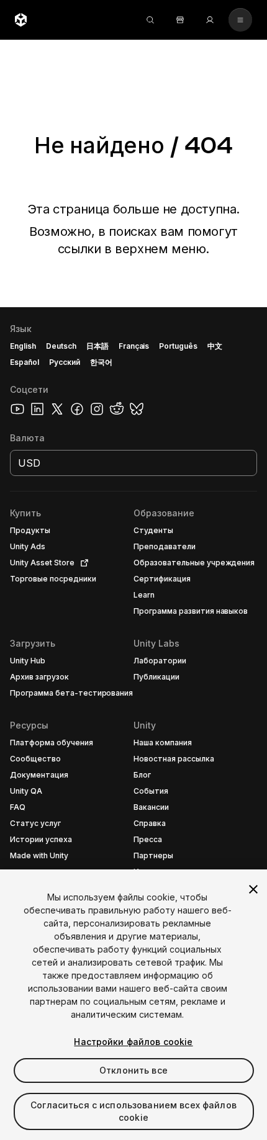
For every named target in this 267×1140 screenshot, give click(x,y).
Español (24, 362)
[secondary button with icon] (240, 20)
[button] (133, 723)
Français (134, 346)
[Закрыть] (253, 889)
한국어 (101, 362)
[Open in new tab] (82, 563)
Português (178, 346)
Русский (64, 362)
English (23, 346)
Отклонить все (133, 1070)
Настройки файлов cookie (133, 1041)
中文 (214, 346)
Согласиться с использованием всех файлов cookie (133, 1111)
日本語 (97, 346)
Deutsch (61, 346)
